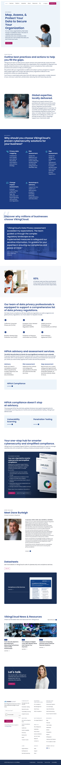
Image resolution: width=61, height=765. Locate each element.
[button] (11, 3)
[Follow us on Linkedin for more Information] (47, 748)
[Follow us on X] (49, 748)
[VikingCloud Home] (7, 3)
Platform (17, 3)
